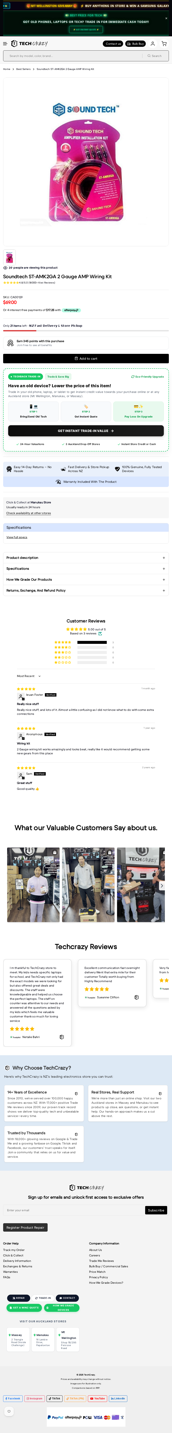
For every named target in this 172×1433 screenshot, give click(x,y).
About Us (95, 1250)
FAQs (6, 1277)
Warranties (10, 1272)
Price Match (97, 1272)
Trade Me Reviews (101, 1261)
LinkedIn (119, 1398)
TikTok (56, 1398)
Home (6, 69)
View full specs (17, 537)
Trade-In (45, 1298)
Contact (69, 1298)
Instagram (36, 1398)
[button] (5, 43)
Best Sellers (23, 69)
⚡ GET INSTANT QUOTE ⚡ (86, 29)
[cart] (164, 43)
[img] (26, 689)
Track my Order (14, 1250)
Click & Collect (13, 1255)
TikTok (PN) (77, 1398)
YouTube (99, 1398)
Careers (94, 1255)
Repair (20, 1298)
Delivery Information (17, 1261)
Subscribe (156, 1210)
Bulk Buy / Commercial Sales (108, 1266)
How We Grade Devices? (106, 1283)
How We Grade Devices (63, 1307)
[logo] (28, 43)
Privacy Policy (98, 1277)
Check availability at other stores (28, 513)
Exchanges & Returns (18, 1266)
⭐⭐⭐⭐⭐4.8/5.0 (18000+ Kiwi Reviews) (29, 282)
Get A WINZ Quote (26, 1307)
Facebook (14, 1398)
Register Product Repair (25, 1227)
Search (157, 56)
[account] (152, 43)
